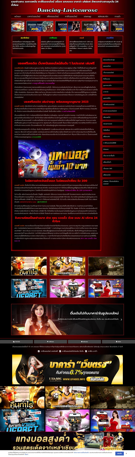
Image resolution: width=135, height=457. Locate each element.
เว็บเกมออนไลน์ (108, 72)
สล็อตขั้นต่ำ (107, 162)
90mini (106, 149)
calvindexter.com (20, 245)
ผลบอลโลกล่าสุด (109, 60)
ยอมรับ (119, 453)
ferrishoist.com (33, 245)
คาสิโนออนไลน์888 (109, 143)
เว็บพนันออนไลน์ (108, 104)
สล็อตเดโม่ (106, 175)
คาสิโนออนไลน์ (71, 16)
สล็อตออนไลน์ (53, 16)
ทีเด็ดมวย (106, 79)
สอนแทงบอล (107, 124)
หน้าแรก (18, 16)
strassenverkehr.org (46, 245)
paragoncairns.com (61, 245)
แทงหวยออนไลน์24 (110, 111)
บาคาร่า (105, 92)
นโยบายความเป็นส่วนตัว (81, 453)
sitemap (87, 16)
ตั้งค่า (26, 455)
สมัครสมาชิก (103, 16)
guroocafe (107, 85)
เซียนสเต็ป (106, 117)
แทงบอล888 (36, 137)
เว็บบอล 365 (107, 168)
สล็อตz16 (106, 136)
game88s (106, 98)
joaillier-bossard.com (76, 245)
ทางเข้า (117, 16)
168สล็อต (106, 130)
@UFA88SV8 (42, 202)
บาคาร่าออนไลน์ (33, 16)
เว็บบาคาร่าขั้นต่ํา (109, 156)
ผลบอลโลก (107, 66)
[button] (13, 319)
